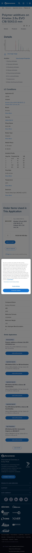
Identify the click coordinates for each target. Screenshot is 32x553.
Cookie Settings (16, 286)
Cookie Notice (10, 279)
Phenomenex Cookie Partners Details (11, 282)
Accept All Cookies (15, 290)
